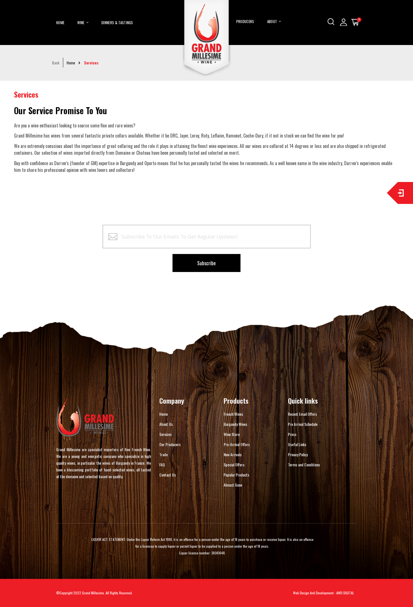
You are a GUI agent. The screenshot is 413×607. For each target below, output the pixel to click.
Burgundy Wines (235, 424)
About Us (166, 424)
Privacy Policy (298, 454)
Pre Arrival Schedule (302, 424)
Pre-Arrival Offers (237, 444)
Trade (163, 454)
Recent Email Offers (302, 414)
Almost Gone (233, 485)
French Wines (233, 414)
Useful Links (297, 444)
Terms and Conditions (304, 464)
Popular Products (236, 475)
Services (165, 434)
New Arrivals (233, 454)
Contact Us (167, 475)
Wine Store (232, 434)
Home (71, 62)
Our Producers (170, 444)
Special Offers (234, 464)
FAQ (162, 464)
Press (292, 434)
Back (55, 62)
